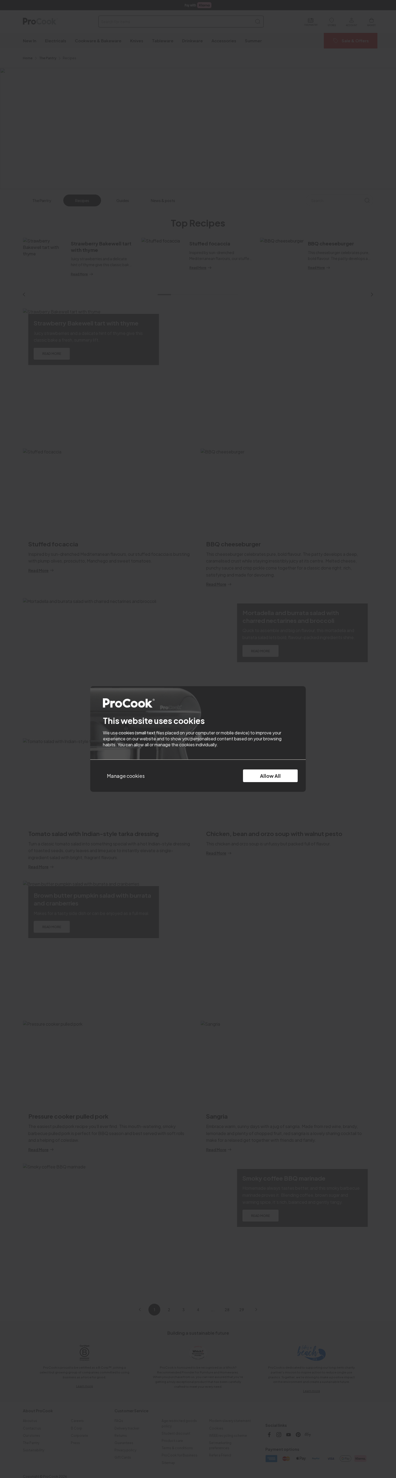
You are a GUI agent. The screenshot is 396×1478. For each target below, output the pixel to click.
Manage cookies (126, 776)
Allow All (270, 776)
